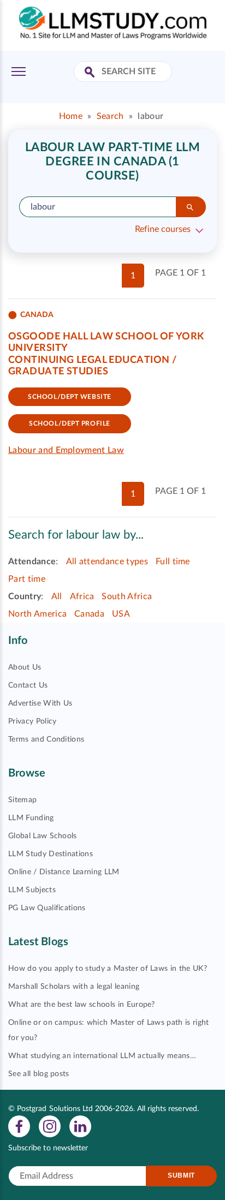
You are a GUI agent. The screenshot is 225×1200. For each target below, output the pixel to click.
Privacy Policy (32, 721)
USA (121, 614)
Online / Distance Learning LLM (64, 872)
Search (110, 116)
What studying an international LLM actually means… (102, 1056)
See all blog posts (38, 1074)
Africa (82, 596)
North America (37, 614)
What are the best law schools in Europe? (81, 1004)
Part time (26, 579)
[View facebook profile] (19, 1125)
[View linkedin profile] (80, 1125)
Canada (89, 614)
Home (70, 116)
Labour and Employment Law (66, 450)
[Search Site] (91, 73)
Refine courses (163, 229)
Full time (173, 561)
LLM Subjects (32, 890)
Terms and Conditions (46, 739)
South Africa (127, 596)
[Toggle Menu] (18, 71)
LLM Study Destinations (50, 854)
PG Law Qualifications (47, 908)
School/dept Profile (69, 423)
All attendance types (107, 561)
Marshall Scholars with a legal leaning (73, 986)
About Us (25, 667)
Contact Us (28, 685)
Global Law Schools (42, 836)
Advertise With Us (40, 703)
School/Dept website (69, 396)
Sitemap (22, 800)
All (56, 596)
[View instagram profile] (50, 1125)
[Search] (191, 206)
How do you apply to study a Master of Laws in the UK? (107, 968)
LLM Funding (31, 818)
